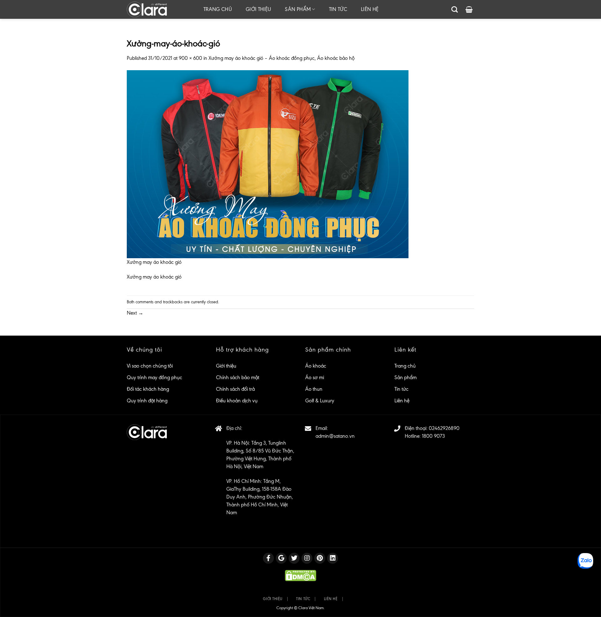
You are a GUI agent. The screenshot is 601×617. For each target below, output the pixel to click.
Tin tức (338, 9)
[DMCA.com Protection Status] (300, 575)
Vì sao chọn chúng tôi (150, 366)
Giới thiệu (258, 9)
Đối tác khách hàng (148, 389)
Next (135, 313)
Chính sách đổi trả (235, 389)
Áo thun (313, 389)
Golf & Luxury (319, 401)
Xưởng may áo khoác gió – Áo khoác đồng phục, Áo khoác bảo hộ (281, 58)
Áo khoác (315, 366)
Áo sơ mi (314, 377)
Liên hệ (369, 9)
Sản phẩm (298, 9)
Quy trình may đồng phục (154, 377)
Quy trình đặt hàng (147, 401)
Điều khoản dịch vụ (237, 401)
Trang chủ (217, 9)
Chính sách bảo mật (237, 377)
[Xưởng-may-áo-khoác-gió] (267, 163)
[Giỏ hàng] (469, 9)
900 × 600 (190, 58)
